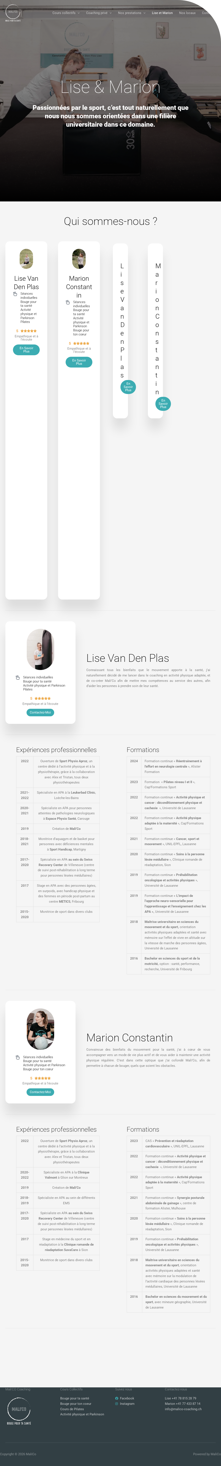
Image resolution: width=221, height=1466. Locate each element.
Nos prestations (129, 13)
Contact (207, 13)
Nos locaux (187, 13)
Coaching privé (96, 13)
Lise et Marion (162, 13)
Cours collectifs (64, 13)
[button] (78, 12)
